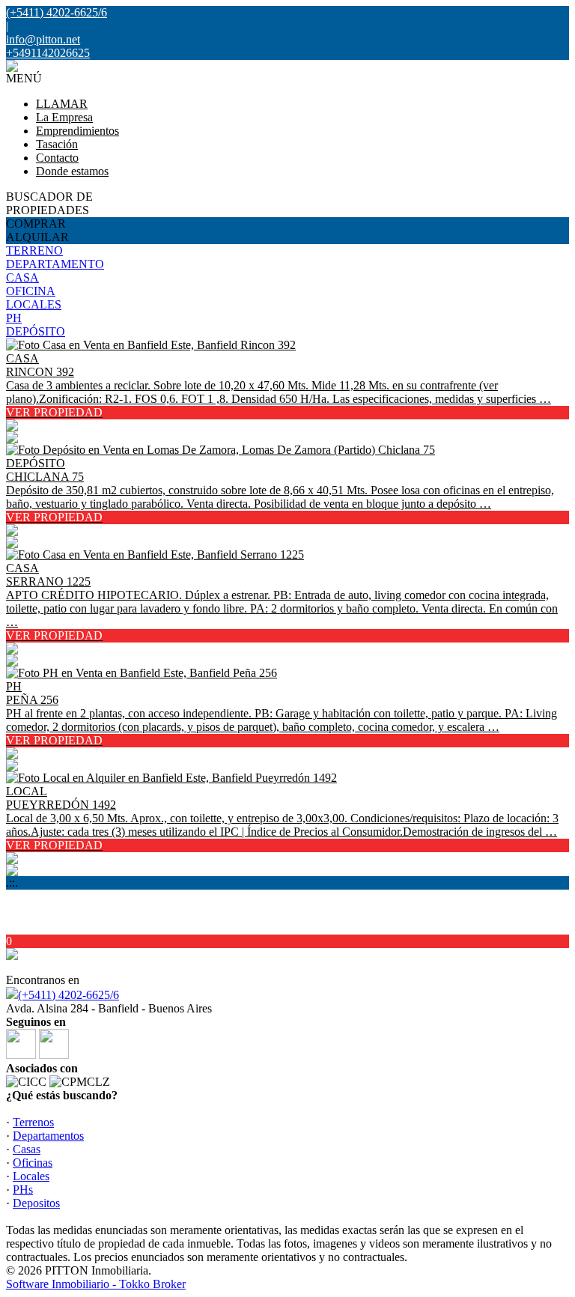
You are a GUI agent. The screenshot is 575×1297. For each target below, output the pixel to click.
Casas (26, 1149)
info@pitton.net (43, 39)
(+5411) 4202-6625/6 (68, 994)
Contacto (57, 157)
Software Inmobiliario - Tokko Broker (96, 1284)
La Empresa (64, 117)
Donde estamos (72, 171)
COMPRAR (36, 223)
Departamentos (48, 1135)
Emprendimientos (77, 130)
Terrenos (33, 1122)
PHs (23, 1189)
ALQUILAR (37, 237)
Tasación (57, 144)
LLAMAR (62, 103)
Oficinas (32, 1162)
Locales (31, 1176)
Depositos (36, 1203)
